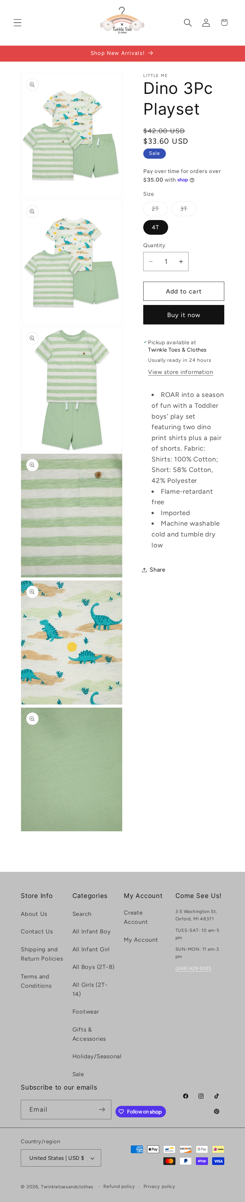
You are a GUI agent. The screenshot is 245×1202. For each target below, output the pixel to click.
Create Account (136, 917)
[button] (17, 22)
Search (82, 913)
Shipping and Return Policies (42, 954)
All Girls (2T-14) (90, 989)
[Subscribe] (102, 1109)
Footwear (85, 1011)
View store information (180, 372)
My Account (141, 939)
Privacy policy (160, 1186)
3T (188, 210)
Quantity (154, 245)
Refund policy (119, 1186)
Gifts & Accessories (89, 1034)
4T (156, 227)
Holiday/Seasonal (97, 1056)
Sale (78, 1074)
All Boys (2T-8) (93, 966)
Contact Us (37, 931)
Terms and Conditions (36, 981)
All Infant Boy (91, 931)
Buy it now (184, 315)
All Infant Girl (91, 949)
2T (160, 210)
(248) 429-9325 (193, 968)
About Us (34, 913)
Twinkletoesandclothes (67, 1187)
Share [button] (158, 569)
